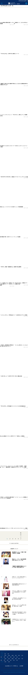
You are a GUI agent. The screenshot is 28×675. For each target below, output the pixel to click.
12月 (5, 655)
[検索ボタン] (26, 3)
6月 (1, 657)
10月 (12, 655)
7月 (22, 655)
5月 (4, 657)
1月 (8, 653)
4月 (7, 657)
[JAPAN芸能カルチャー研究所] (14, 3)
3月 (10, 657)
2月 (5, 653)
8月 (19, 655)
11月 (9, 655)
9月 (16, 655)
